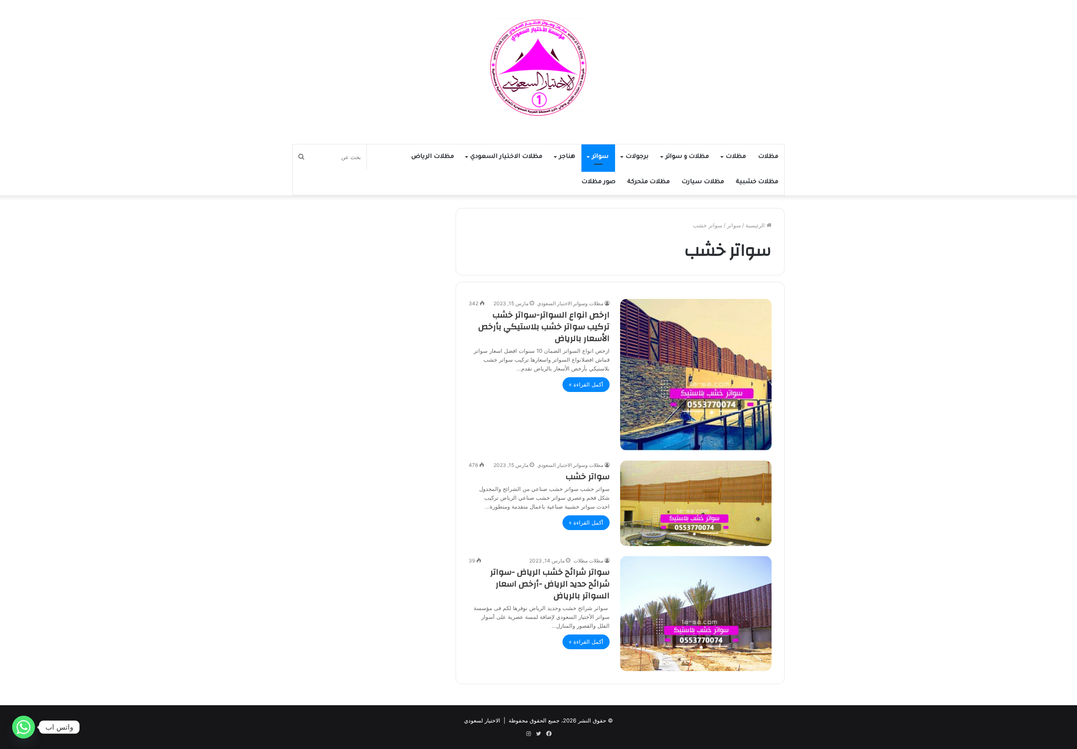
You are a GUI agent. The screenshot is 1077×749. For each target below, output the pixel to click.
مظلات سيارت (703, 182)
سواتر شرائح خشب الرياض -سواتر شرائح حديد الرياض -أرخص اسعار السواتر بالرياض (550, 583)
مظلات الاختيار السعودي (506, 157)
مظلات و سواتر (687, 157)
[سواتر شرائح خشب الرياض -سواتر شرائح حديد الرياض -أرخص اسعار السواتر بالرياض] (696, 613)
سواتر (600, 157)
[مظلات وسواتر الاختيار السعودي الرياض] (538, 67)
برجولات (637, 157)
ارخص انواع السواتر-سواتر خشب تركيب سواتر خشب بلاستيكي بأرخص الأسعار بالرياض (544, 326)
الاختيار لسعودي (482, 720)
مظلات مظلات (588, 560)
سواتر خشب (588, 476)
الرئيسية (756, 225)
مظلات (768, 157)
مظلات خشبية (757, 182)
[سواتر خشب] (696, 503)
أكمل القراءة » (586, 384)
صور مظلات (598, 182)
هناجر (567, 157)
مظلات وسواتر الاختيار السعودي (570, 303)
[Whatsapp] (23, 727)
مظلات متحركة (648, 182)
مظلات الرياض (432, 157)
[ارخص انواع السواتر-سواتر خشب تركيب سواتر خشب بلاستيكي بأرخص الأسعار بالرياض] (696, 374)
